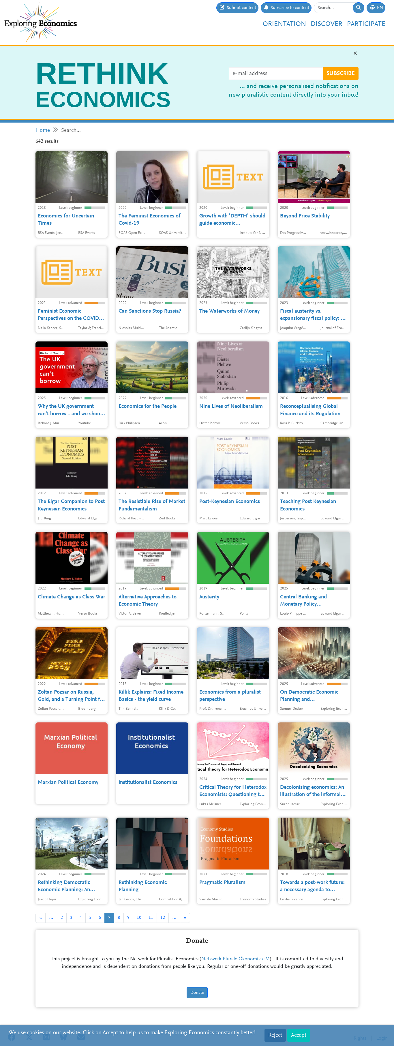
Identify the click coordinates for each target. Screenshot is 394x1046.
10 (139, 917)
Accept (298, 1035)
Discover (326, 24)
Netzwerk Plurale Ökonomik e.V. (235, 959)
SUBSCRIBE (341, 73)
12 (162, 917)
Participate (366, 24)
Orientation (284, 24)
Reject (275, 1035)
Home (42, 130)
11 (151, 917)
